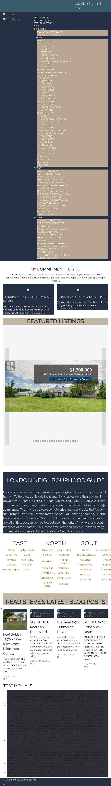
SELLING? (38, 217)
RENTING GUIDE (45, 252)
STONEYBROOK (49, 98)
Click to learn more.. (35, 313)
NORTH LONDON (45, 69)
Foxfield (47, 555)
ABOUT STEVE (41, 17)
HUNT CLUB (46, 81)
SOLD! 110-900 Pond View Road (96, 627)
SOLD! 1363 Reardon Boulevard (39, 627)
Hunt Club (64, 555)
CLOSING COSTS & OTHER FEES (52, 205)
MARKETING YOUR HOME (49, 237)
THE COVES (46, 145)
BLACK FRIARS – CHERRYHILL (55, 72)
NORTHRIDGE (47, 90)
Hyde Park (47, 561)
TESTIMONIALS (41, 20)
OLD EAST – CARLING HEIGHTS (56, 61)
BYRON (44, 116)
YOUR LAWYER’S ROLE (48, 203)
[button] (7, 396)
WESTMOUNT (47, 150)
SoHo (27, 569)
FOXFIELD (45, 78)
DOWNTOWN (47, 46)
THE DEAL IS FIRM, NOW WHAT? (52, 246)
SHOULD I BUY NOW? (47, 171)
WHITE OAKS (47, 153)
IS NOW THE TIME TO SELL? (50, 220)
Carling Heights (27, 550)
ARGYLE (45, 43)
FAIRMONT (46, 52)
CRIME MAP (43, 165)
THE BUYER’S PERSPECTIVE (50, 223)
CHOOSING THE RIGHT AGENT (52, 176)
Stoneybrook (47, 577)
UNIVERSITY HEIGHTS (51, 107)
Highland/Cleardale (85, 555)
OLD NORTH (47, 63)
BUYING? (38, 168)
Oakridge (64, 568)
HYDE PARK (46, 84)
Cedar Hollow (64, 550)
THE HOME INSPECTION (49, 197)
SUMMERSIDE (47, 142)
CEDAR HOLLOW (49, 75)
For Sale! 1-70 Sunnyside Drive (68, 627)
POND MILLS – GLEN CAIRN (54, 130)
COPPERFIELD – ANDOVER (53, 119)
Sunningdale (64, 573)
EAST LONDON (44, 40)
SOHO (44, 66)
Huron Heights (27, 560)
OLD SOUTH (47, 127)
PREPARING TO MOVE (48, 208)
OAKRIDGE (46, 92)
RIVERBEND (46, 136)
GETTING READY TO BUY (49, 174)
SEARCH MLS (40, 29)
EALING (44, 49)
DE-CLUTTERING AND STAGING (52, 229)
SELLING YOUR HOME (47, 232)
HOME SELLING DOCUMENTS (51, 243)
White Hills (64, 584)
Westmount (85, 579)
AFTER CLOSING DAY (47, 214)
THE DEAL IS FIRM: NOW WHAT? (52, 200)
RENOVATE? (43, 226)
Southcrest (85, 569)
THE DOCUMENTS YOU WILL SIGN (53, 194)
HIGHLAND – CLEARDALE (53, 121)
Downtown (11, 555)
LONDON (38, 37)
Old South (85, 560)
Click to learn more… (67, 308)
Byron (85, 550)
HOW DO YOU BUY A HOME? (51, 191)
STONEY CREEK (48, 101)
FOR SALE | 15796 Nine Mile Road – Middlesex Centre (12, 644)
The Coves (85, 574)
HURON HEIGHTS (49, 55)
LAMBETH (45, 124)
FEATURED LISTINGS (44, 23)
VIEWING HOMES (45, 188)
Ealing (27, 555)
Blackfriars (47, 550)
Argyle (11, 550)
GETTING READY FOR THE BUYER (53, 255)
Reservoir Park (85, 564)
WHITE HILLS (47, 110)
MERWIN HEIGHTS (50, 58)
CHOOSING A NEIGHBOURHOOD (53, 185)
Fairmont (11, 560)
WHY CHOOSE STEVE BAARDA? (52, 179)
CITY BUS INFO (44, 159)
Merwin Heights (11, 569)
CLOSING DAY (44, 211)
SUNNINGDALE (48, 104)
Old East (11, 564)
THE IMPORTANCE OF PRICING (52, 234)
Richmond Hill (47, 573)
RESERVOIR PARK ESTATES (54, 133)
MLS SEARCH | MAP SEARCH (50, 32)
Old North (27, 564)
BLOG (36, 26)
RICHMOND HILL (49, 95)
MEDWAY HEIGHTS (50, 87)
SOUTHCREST (48, 139)
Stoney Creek (64, 577)
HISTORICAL (43, 162)
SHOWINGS (43, 240)
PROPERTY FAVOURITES (49, 34)
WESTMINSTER (48, 147)
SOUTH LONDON (45, 113)
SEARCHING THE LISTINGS (50, 182)
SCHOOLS (42, 156)
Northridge (47, 568)
